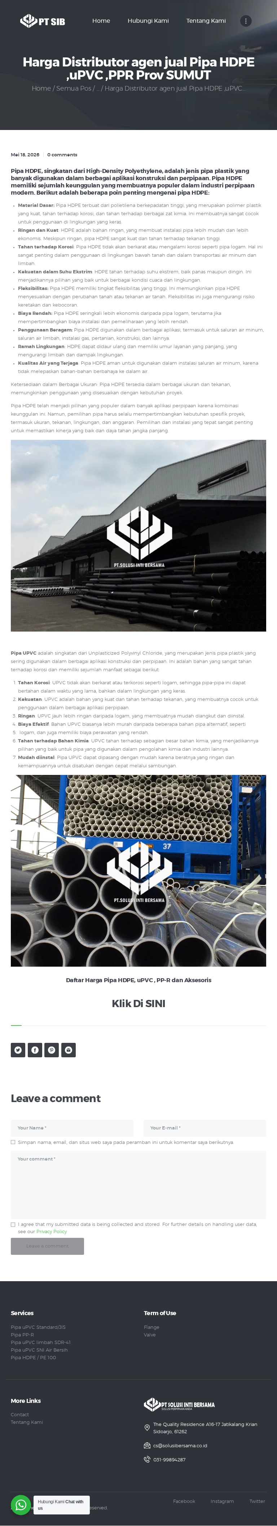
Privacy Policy (51, 1232)
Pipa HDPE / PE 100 (33, 1358)
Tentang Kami (27, 1422)
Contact (20, 1415)
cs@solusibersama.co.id (180, 1446)
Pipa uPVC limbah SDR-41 (41, 1342)
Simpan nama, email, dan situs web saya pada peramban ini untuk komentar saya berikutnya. (126, 1142)
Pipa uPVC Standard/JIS (38, 1327)
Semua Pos (73, 89)
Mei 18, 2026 (25, 155)
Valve (150, 1335)
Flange (151, 1327)
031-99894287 (169, 1460)
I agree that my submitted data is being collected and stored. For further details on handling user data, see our (137, 1228)
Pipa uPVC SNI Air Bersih (39, 1350)
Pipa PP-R (22, 1335)
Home (41, 89)
